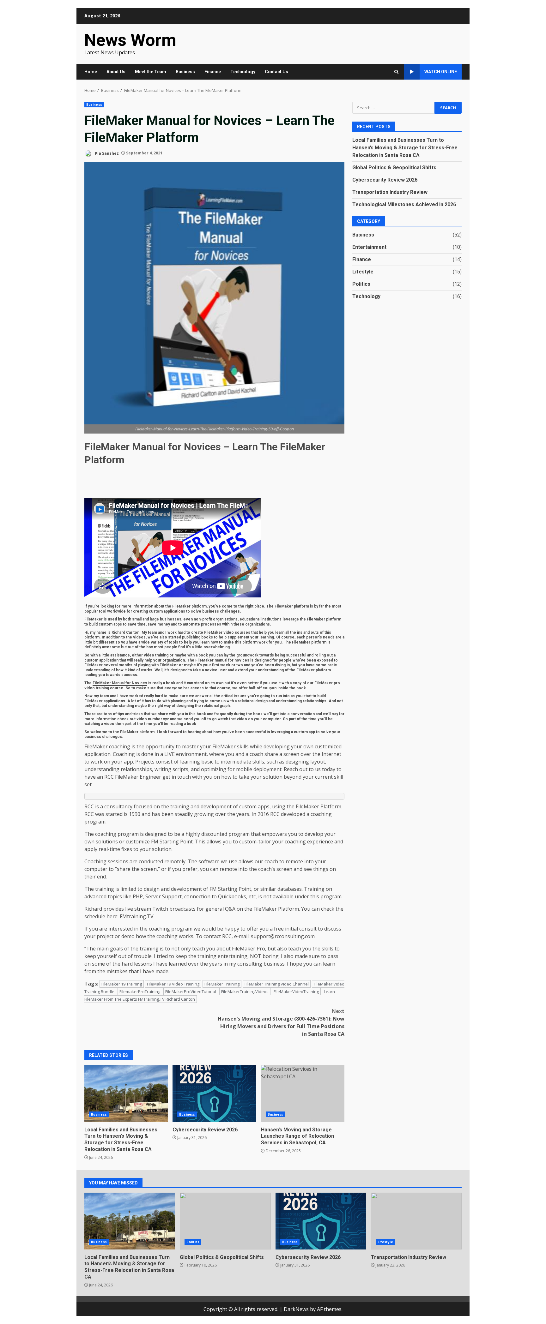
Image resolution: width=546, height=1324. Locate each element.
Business (185, 71)
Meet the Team (150, 71)
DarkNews (296, 1309)
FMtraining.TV (137, 916)
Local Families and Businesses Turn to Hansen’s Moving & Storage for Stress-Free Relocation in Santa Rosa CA (126, 1093)
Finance (212, 71)
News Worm (130, 40)
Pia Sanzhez (106, 153)
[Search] (396, 72)
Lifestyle (362, 271)
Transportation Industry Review (390, 192)
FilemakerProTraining (139, 991)
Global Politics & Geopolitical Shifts (394, 167)
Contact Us (276, 71)
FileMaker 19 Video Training (173, 984)
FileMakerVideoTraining (296, 991)
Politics (361, 284)
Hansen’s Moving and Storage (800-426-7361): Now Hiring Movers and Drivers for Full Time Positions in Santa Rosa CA (281, 1022)
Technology (242, 71)
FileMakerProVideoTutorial (190, 991)
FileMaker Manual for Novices (120, 683)
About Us (115, 71)
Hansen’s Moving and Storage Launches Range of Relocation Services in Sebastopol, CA (302, 1093)
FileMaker (96, 746)
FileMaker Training (222, 984)
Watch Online (440, 71)
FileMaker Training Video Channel (277, 984)
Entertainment (369, 247)
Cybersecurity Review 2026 (214, 1093)
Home (90, 71)
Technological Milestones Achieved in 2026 (404, 204)
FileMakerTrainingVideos (245, 991)
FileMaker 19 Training (121, 984)
